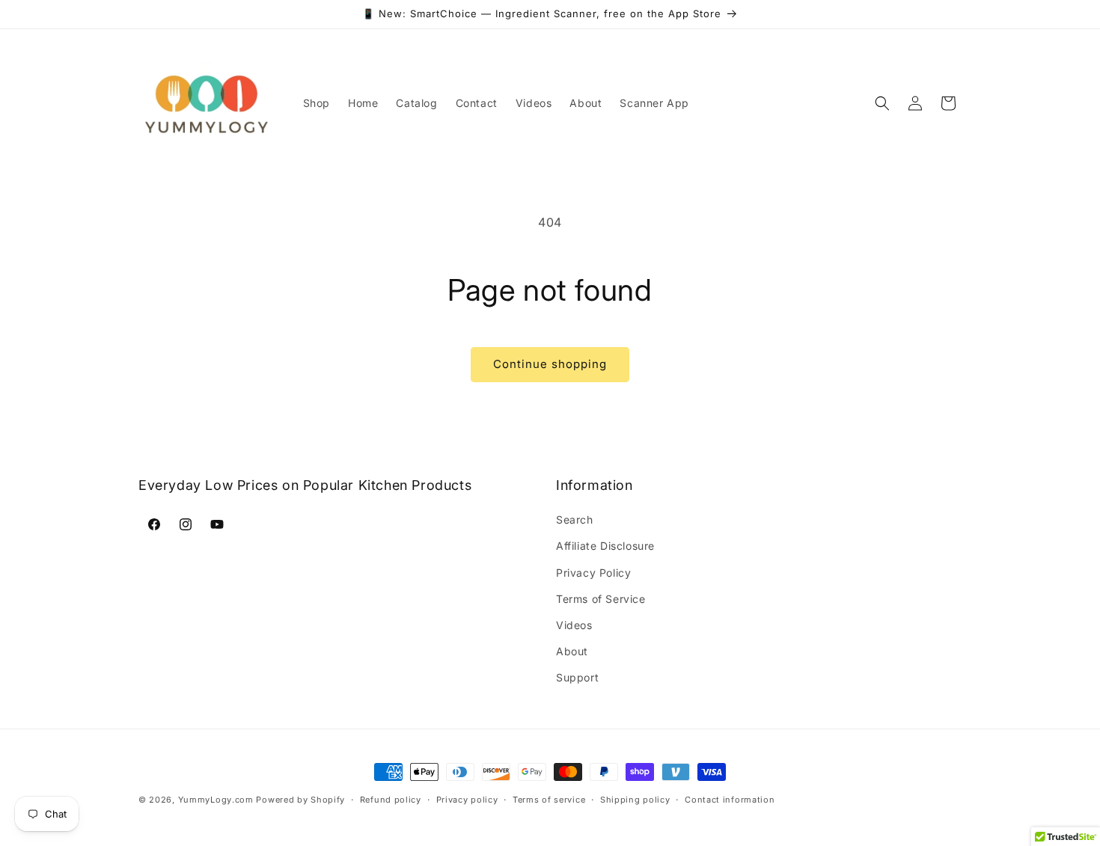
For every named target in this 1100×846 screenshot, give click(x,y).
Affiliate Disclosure (605, 545)
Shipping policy (635, 799)
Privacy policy (467, 799)
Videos (574, 625)
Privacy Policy (593, 572)
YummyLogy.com (216, 799)
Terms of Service (601, 598)
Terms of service (549, 799)
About (572, 651)
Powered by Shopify (300, 799)
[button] (882, 103)
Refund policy (390, 799)
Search (574, 519)
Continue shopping (550, 364)
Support (577, 677)
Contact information (729, 799)
